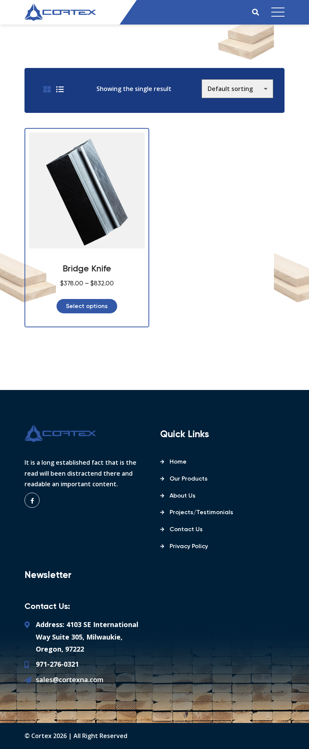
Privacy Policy (189, 547)
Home (178, 462)
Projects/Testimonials (201, 513)
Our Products (189, 479)
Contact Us (186, 530)
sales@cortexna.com (70, 679)
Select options (87, 307)
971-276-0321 (57, 664)
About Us (183, 496)
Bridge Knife (87, 269)
